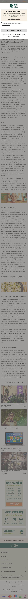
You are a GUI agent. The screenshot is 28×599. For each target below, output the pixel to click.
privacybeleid (6, 25)
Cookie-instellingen (15, 23)
